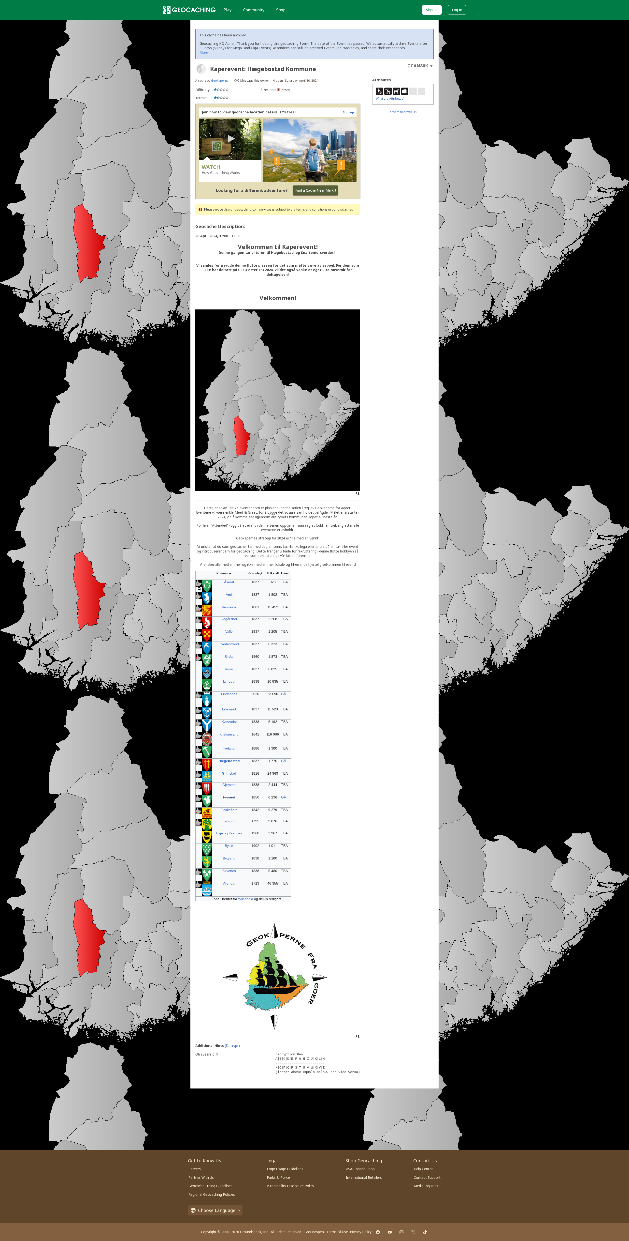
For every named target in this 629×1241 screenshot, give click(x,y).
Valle (229, 631)
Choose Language (216, 1210)
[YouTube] (390, 1232)
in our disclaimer (340, 209)
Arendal (229, 883)
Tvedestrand (229, 644)
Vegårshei (229, 619)
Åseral (229, 582)
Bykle (229, 846)
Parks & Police (278, 1177)
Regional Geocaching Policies (211, 1194)
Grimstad (229, 773)
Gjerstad (229, 785)
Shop (281, 10)
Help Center (423, 1168)
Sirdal (229, 657)
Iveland (229, 748)
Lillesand (229, 709)
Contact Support (427, 1177)
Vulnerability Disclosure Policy (290, 1185)
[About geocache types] (201, 69)
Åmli (229, 595)
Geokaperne (220, 80)
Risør (229, 669)
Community (253, 10)
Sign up (432, 9)
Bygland (229, 858)
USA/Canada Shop (360, 1168)
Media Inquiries (426, 1185)
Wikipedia (245, 899)
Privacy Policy (361, 1231)
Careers (194, 1168)
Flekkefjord (229, 810)
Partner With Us (201, 1177)
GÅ (283, 694)
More (204, 52)
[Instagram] (401, 1232)
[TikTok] (425, 1232)
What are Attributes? (390, 98)
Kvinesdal (229, 722)
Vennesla (229, 607)
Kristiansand (229, 734)
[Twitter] (413, 1232)
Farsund (229, 821)
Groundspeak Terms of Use (326, 1231)
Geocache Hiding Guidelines (210, 1185)
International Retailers (364, 1177)
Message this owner (254, 80)
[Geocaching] (189, 10)
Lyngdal (229, 681)
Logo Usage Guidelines (285, 1168)
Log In (457, 9)
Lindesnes (229, 694)
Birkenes (229, 871)
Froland (229, 797)
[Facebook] (378, 1232)
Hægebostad (229, 761)
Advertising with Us (403, 112)
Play (227, 10)
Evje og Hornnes (229, 833)
